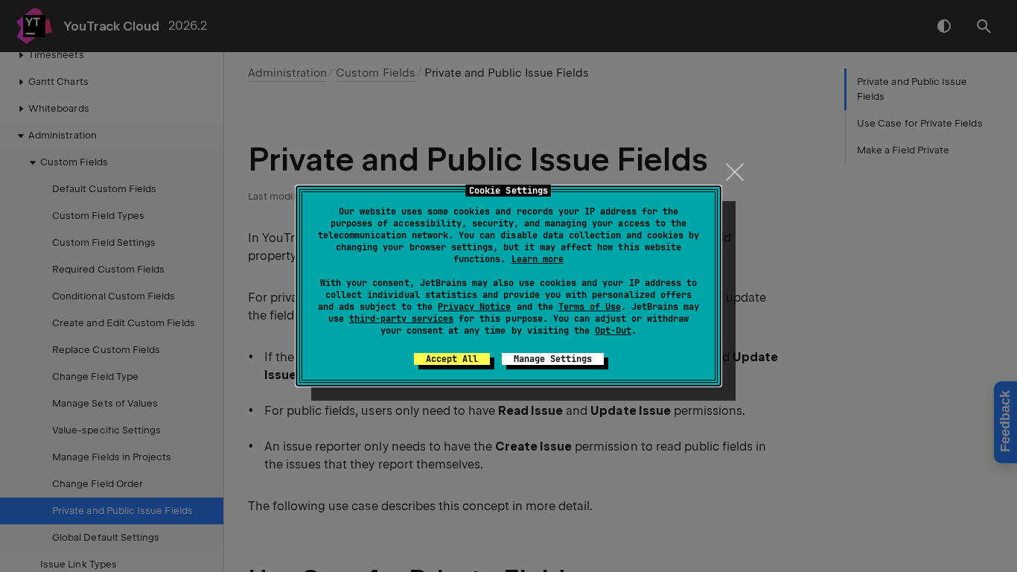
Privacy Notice (474, 307)
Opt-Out (613, 331)
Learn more (537, 259)
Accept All (452, 359)
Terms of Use (589, 307)
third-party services (401, 319)
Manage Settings (553, 359)
